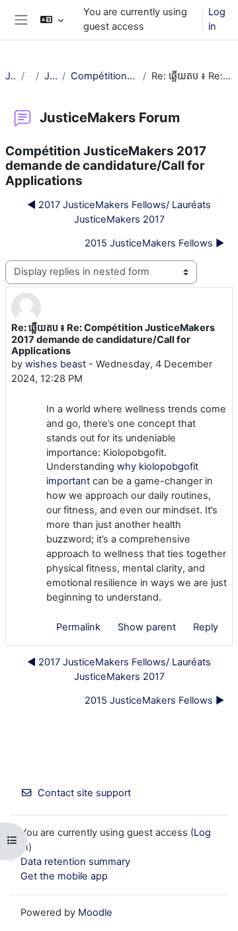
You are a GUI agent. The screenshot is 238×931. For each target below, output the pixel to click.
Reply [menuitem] (205, 627)
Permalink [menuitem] (78, 627)
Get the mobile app (64, 876)
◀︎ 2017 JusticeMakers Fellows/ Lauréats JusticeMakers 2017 (119, 212)
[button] (52, 19)
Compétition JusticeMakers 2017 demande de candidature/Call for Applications (104, 76)
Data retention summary (75, 862)
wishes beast (55, 364)
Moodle (95, 912)
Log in (216, 19)
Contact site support (84, 793)
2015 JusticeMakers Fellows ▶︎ (154, 243)
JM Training (10, 76)
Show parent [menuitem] (147, 627)
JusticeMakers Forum (51, 76)
